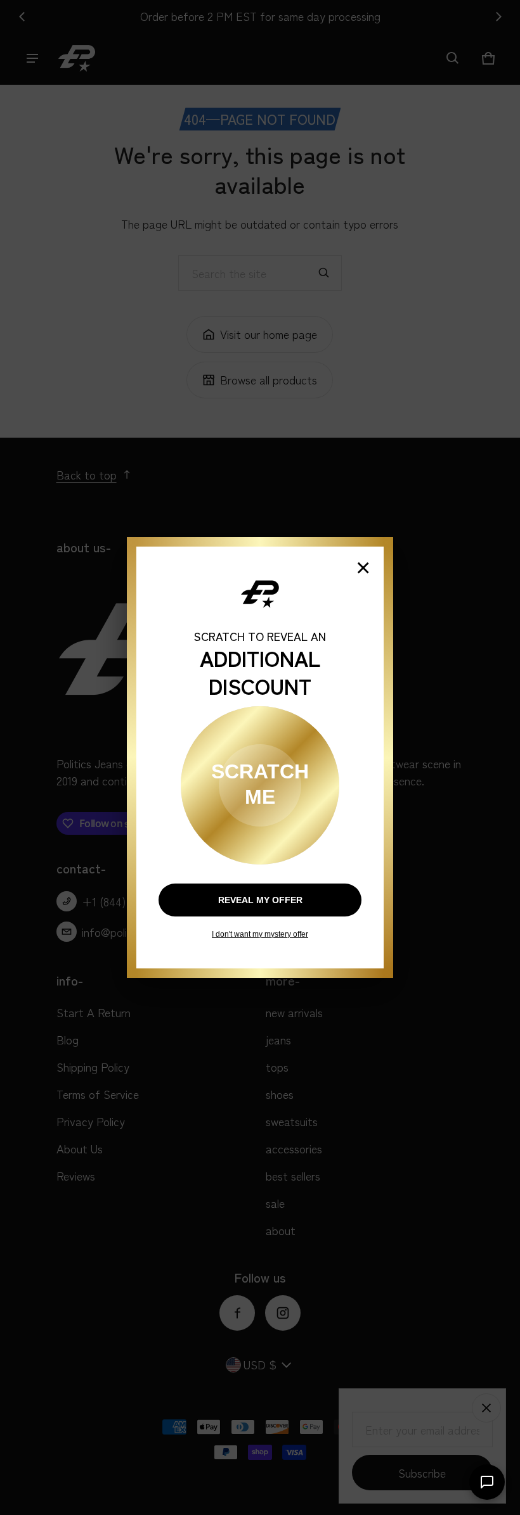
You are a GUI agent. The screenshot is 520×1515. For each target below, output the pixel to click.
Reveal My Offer (260, 900)
